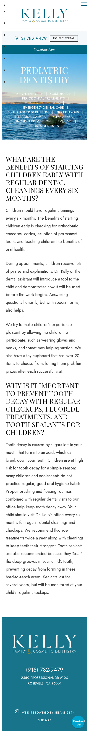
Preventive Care (29, 93)
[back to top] (44, 701)
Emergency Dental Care (43, 107)
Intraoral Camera (30, 116)
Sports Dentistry (45, 125)
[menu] (84, 4)
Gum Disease (60, 93)
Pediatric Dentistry (43, 103)
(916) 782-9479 (44, 670)
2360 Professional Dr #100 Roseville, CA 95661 (44, 680)
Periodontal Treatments (43, 98)
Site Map (44, 720)
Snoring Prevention (33, 121)
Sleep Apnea (63, 116)
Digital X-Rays (67, 112)
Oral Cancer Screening (28, 112)
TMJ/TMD (65, 121)
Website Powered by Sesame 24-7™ (48, 713)
